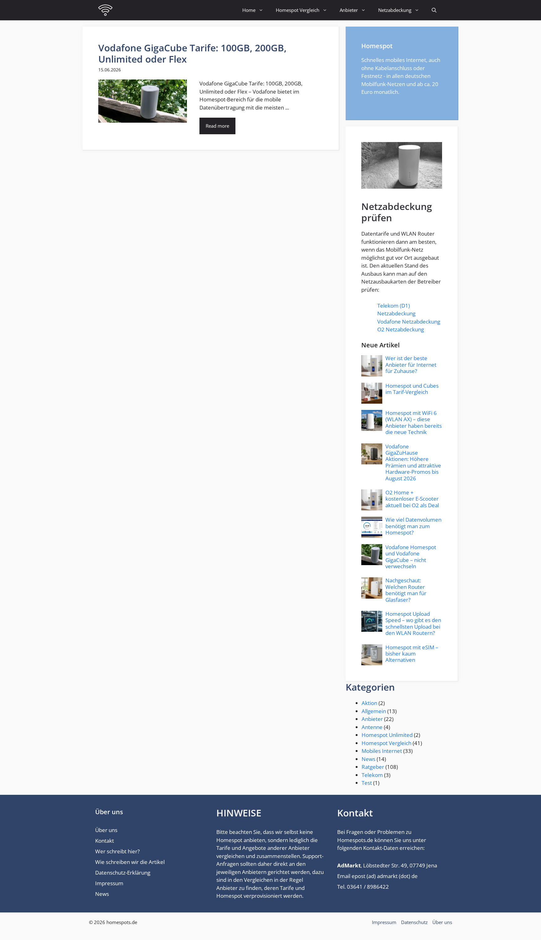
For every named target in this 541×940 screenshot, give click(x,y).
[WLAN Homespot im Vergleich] (105, 10)
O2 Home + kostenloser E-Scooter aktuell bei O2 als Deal (412, 499)
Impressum (109, 883)
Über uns (106, 830)
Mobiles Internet (382, 750)
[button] (434, 10)
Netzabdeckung (394, 10)
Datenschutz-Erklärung (122, 872)
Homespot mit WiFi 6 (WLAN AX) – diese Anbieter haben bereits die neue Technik (413, 422)
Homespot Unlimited (387, 734)
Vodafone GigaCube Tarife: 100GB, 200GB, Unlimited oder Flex (192, 53)
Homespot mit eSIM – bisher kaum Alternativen (411, 654)
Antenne (372, 727)
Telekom (372, 775)
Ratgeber (373, 766)
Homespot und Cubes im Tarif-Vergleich (412, 389)
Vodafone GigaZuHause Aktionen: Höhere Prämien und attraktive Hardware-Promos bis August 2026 (413, 462)
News (368, 759)
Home (248, 10)
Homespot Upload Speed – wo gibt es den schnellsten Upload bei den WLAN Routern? (413, 623)
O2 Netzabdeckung (400, 329)
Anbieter (349, 10)
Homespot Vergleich (297, 10)
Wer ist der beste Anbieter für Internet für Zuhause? (410, 365)
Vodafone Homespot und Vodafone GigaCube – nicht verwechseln (410, 557)
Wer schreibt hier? (117, 851)
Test (367, 782)
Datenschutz (414, 922)
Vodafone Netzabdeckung (408, 321)
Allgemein (374, 711)
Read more (217, 126)
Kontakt (104, 840)
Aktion (369, 703)
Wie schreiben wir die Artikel (130, 862)
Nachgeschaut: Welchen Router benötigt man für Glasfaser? (405, 590)
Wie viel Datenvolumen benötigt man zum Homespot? (413, 526)
